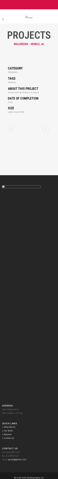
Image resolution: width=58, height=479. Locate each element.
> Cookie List (8, 438)
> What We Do (8, 427)
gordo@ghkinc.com (17, 459)
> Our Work (7, 431)
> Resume (6, 434)
